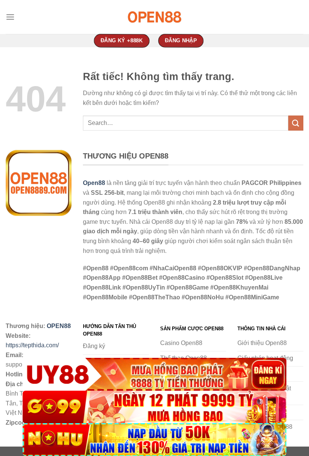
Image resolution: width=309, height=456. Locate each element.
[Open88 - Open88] (154, 17)
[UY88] (154, 374)
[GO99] (154, 407)
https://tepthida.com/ (32, 345)
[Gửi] (295, 123)
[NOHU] (154, 439)
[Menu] (10, 17)
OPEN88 (59, 326)
